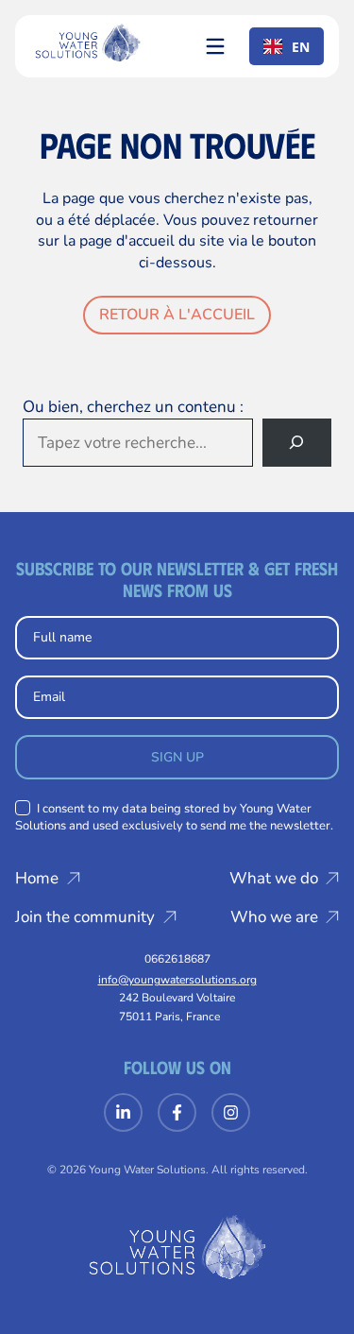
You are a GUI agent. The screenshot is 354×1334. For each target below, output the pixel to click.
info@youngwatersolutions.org (177, 979)
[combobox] (286, 46)
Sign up (177, 757)
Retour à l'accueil (177, 314)
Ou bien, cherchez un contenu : (133, 407)
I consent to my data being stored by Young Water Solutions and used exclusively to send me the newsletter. (174, 817)
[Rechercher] (296, 443)
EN (301, 47)
